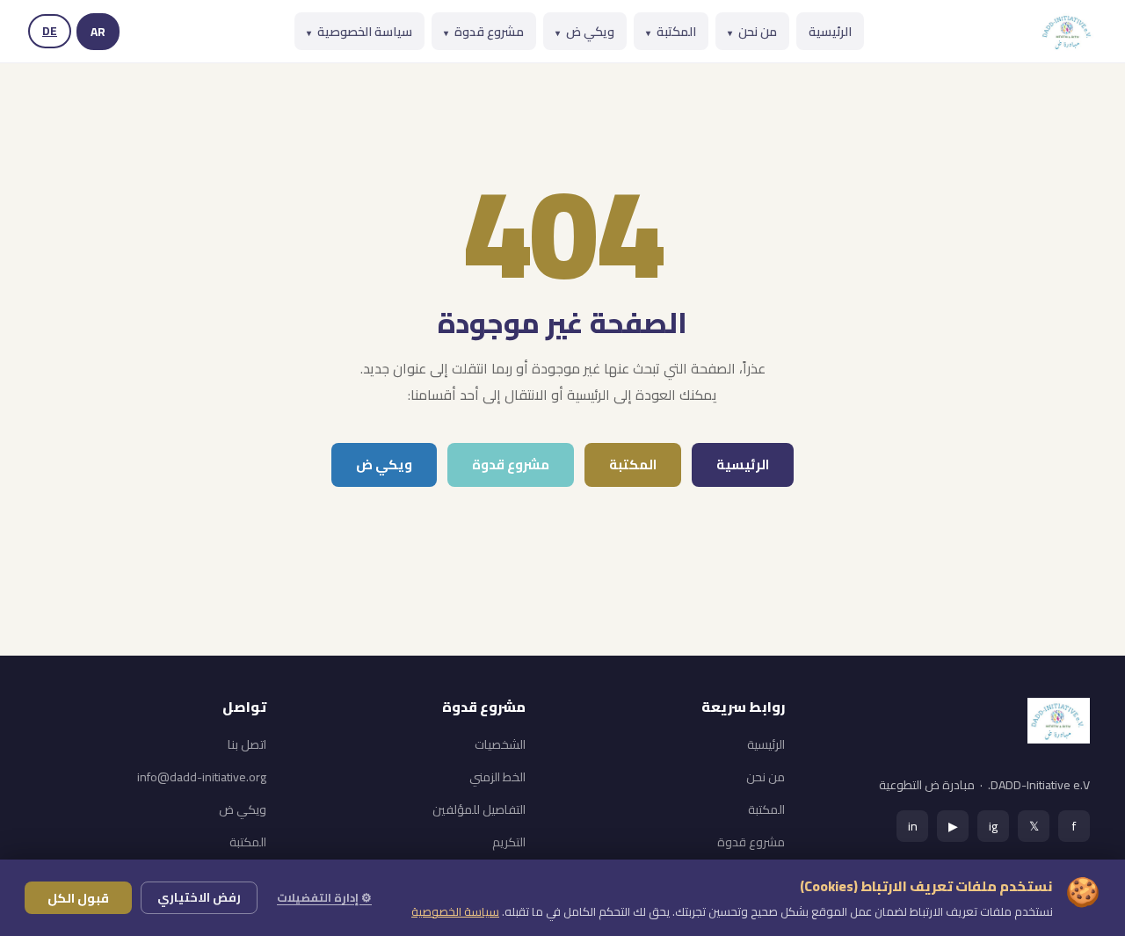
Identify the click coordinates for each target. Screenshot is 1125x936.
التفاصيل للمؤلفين (479, 809)
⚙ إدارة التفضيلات (324, 897)
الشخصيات (500, 744)
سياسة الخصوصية (359, 31)
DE (49, 30)
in (913, 826)
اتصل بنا (247, 744)
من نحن (752, 31)
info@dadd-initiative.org (201, 776)
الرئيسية (830, 31)
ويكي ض (584, 31)
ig (993, 826)
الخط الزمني (497, 776)
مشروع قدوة (484, 31)
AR (98, 31)
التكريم (509, 842)
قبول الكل (78, 898)
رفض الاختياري (199, 897)
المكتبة (671, 31)
